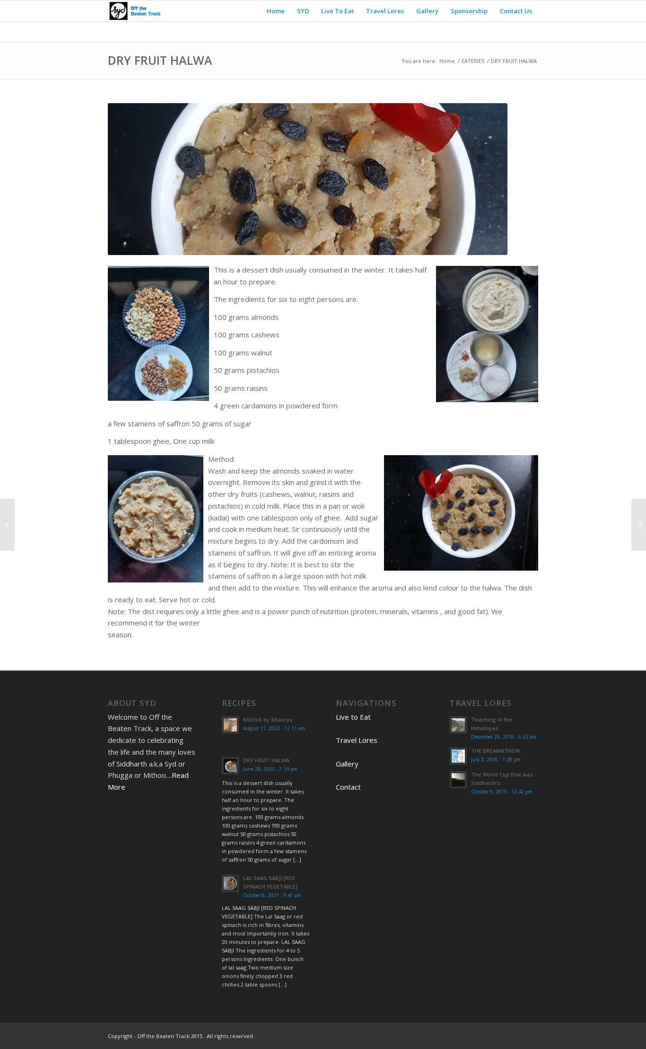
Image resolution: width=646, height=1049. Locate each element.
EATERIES (473, 60)
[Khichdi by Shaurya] (638, 525)
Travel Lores (356, 740)
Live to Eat (353, 717)
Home (447, 60)
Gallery (347, 763)
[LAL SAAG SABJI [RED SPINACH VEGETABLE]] (7, 525)
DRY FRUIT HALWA (160, 60)
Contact (348, 787)
